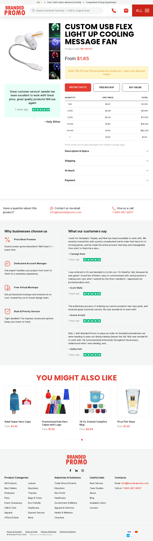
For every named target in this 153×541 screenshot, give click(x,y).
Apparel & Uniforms (64, 508)
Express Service (36, 512)
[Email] (126, 10)
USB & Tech (10, 508)
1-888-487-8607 (122, 212)
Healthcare (33, 508)
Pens (7, 498)
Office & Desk (11, 517)
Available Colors (98, 503)
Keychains (33, 488)
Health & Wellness (64, 512)
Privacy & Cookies (14, 532)
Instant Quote (78, 87)
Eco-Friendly (34, 503)
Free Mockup (106, 87)
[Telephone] (114, 10)
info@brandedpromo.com (66, 212)
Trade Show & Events (65, 483)
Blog (92, 498)
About (93, 493)
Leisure (32, 483)
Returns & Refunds (48, 532)
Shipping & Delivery (68, 532)
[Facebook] (70, 470)
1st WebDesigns (45, 535)
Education (60, 488)
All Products (10, 483)
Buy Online (135, 87)
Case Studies (96, 488)
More (30, 517)
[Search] (33, 10)
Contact (94, 508)
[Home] (14, 10)
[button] (67, 440)
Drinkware (9, 493)
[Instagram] (82, 470)
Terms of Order (31, 532)
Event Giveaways (13, 503)
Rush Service (96, 483)
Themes (32, 493)
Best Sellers (10, 488)
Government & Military (66, 503)
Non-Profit (60, 493)
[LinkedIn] (76, 470)
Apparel (8, 512)
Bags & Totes (35, 498)
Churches (59, 517)
